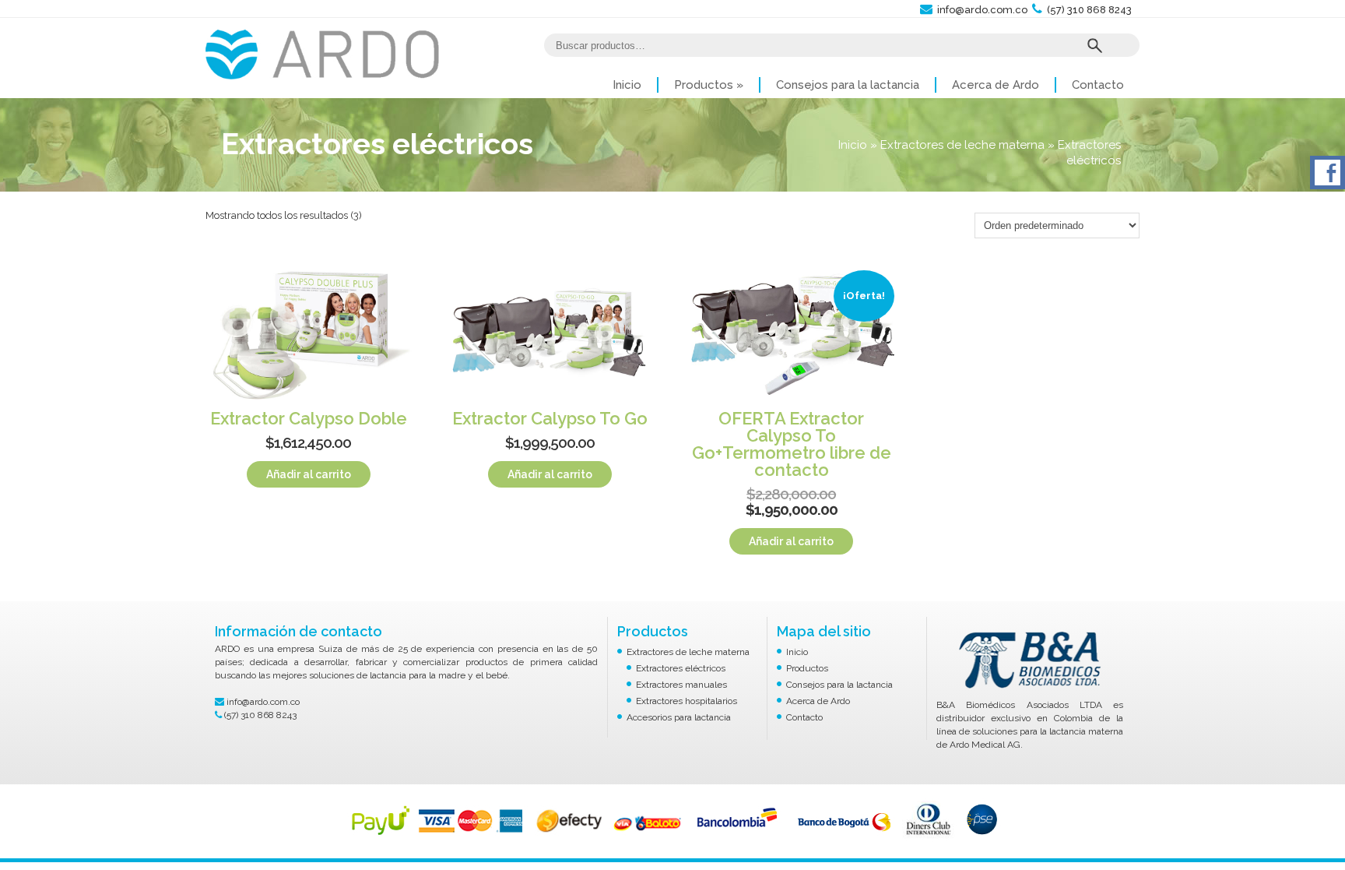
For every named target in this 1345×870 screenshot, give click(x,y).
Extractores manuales (681, 684)
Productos (708, 85)
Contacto (1098, 85)
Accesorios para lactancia (679, 717)
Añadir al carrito (308, 474)
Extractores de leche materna (962, 145)
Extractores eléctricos (680, 668)
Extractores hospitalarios (686, 701)
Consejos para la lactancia (847, 85)
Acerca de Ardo (995, 85)
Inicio (627, 85)
